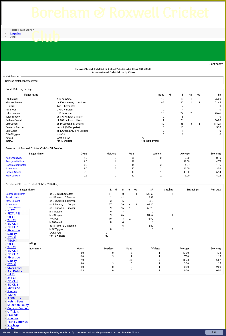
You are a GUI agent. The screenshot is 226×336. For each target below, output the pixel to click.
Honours (12, 318)
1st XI (11, 216)
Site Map (13, 325)
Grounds (12, 315)
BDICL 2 (12, 227)
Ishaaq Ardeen (13, 172)
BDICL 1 (12, 223)
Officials (13, 311)
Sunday (12, 233)
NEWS (11, 210)
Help (10, 328)
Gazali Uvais (12, 197)
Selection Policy (18, 304)
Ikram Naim (12, 168)
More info (136, 332)
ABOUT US (14, 298)
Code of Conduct (18, 308)
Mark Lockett (13, 175)
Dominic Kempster (16, 165)
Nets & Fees (15, 301)
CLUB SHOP (14, 267)
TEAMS (12, 240)
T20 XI (11, 237)
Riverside (13, 230)
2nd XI (11, 220)
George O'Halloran (15, 161)
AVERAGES (14, 271)
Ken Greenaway (14, 157)
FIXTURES (13, 213)
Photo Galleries (17, 321)
